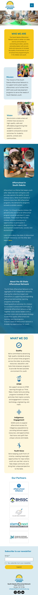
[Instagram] (15, 592)
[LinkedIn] (22, 592)
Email (7, 556)
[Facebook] (19, 592)
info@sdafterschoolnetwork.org (19, 589)
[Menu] (32, 5)
